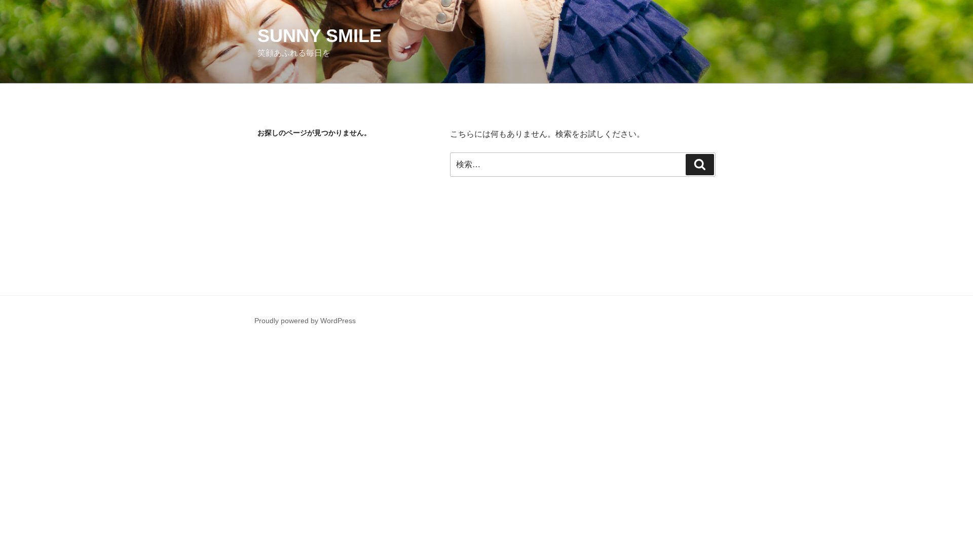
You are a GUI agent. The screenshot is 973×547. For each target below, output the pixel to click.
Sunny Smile (319, 35)
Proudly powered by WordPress (305, 321)
